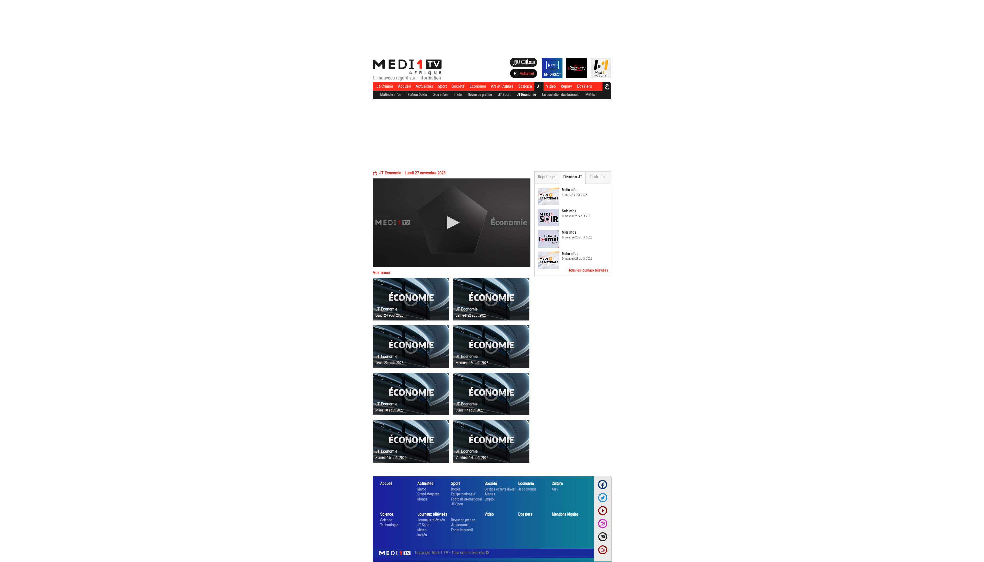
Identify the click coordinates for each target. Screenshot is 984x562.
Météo (590, 94)
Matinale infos (391, 94)
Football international (466, 499)
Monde (422, 499)
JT (539, 86)
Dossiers (584, 86)
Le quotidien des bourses (560, 94)
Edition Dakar (417, 94)
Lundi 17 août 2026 (470, 410)
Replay (566, 86)
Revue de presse (480, 94)
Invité (458, 94)
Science (525, 86)
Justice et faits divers (500, 489)
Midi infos (569, 232)
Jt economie (527, 489)
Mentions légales (565, 514)
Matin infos (570, 190)
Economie (477, 86)
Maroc (422, 489)
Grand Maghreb (428, 494)
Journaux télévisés (432, 514)
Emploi (490, 499)
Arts (555, 489)
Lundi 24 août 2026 (389, 315)
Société (458, 86)
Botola (455, 489)
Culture (557, 483)
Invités (422, 535)
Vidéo (551, 86)
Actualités (424, 86)
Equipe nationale (463, 494)
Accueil (404, 86)
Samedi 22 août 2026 (471, 315)
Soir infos (440, 94)
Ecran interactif (462, 530)
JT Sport (504, 94)
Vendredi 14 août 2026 (472, 457)
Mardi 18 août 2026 (389, 410)
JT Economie (526, 94)
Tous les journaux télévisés (588, 270)
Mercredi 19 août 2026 (472, 362)
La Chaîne (384, 86)
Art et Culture (502, 86)
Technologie (389, 525)
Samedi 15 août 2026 (390, 457)
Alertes (490, 494)
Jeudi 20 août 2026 (389, 362)
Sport (442, 86)
